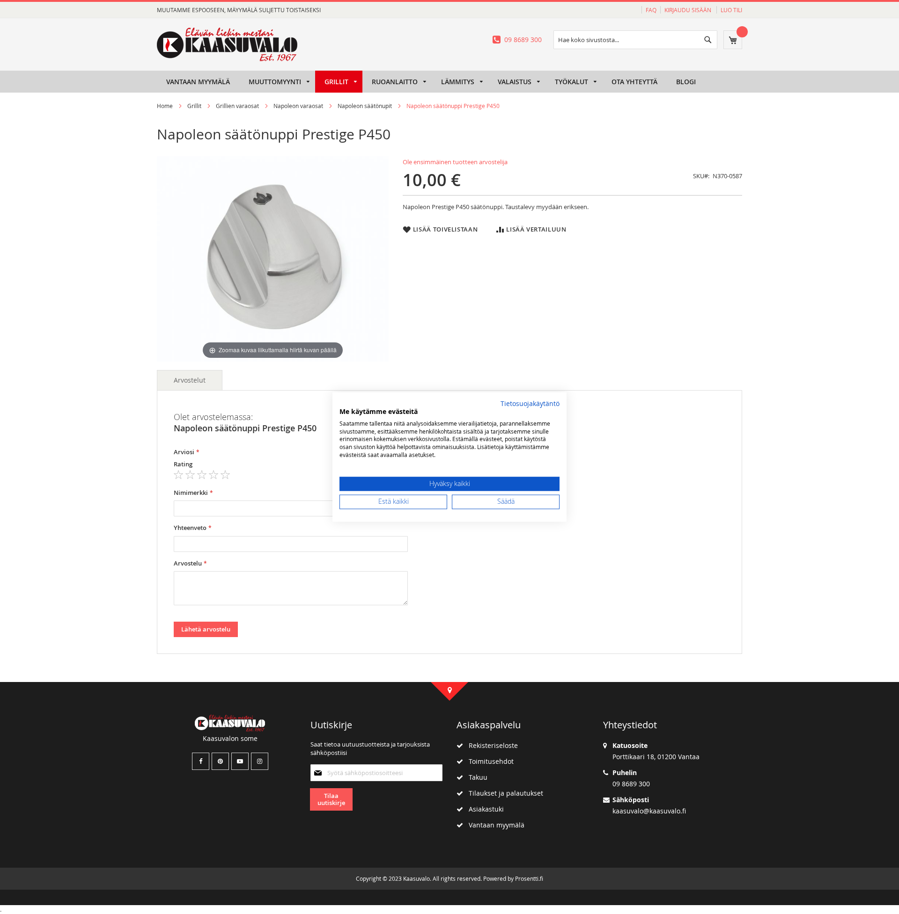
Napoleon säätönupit (365, 105)
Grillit (194, 105)
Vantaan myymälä (493, 824)
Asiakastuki (483, 809)
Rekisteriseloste (490, 745)
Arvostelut (190, 380)
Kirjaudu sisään (688, 10)
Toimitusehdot (488, 761)
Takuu (475, 777)
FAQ (651, 10)
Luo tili (731, 10)
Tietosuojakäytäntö (530, 403)
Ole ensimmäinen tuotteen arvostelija (455, 162)
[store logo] (227, 44)
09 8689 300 (523, 39)
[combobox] (635, 39)
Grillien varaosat (237, 105)
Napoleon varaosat (298, 105)
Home (165, 105)
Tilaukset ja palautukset (503, 793)
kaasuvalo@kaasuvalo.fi (649, 810)
